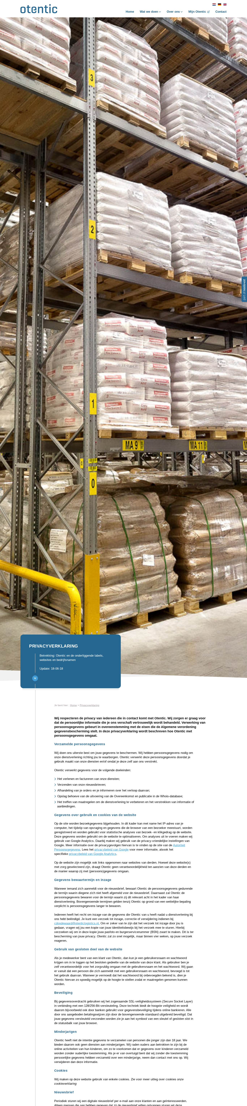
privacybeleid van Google (111, 849)
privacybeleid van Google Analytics (92, 854)
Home (130, 11)
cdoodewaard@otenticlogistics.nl (76, 923)
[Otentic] (38, 10)
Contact (221, 11)
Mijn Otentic (197, 11)
